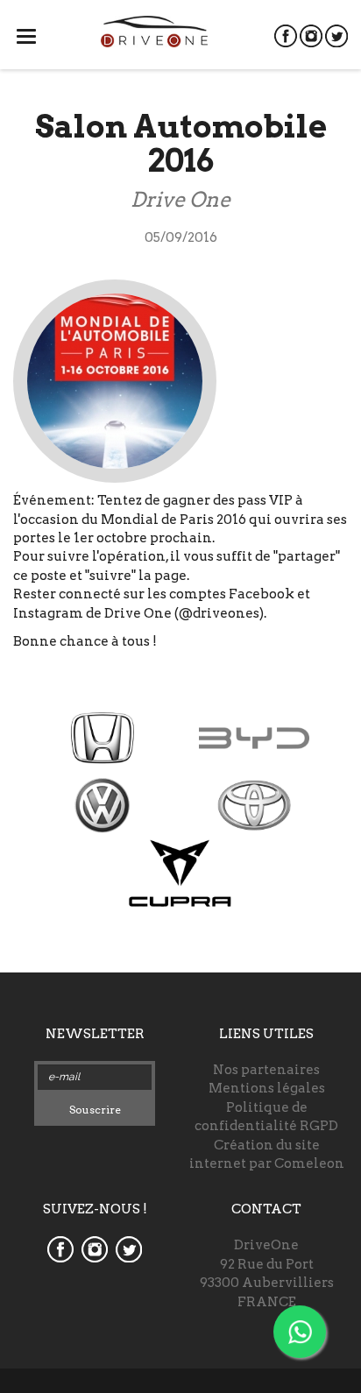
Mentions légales (267, 1088)
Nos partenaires (266, 1070)
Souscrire (95, 1109)
